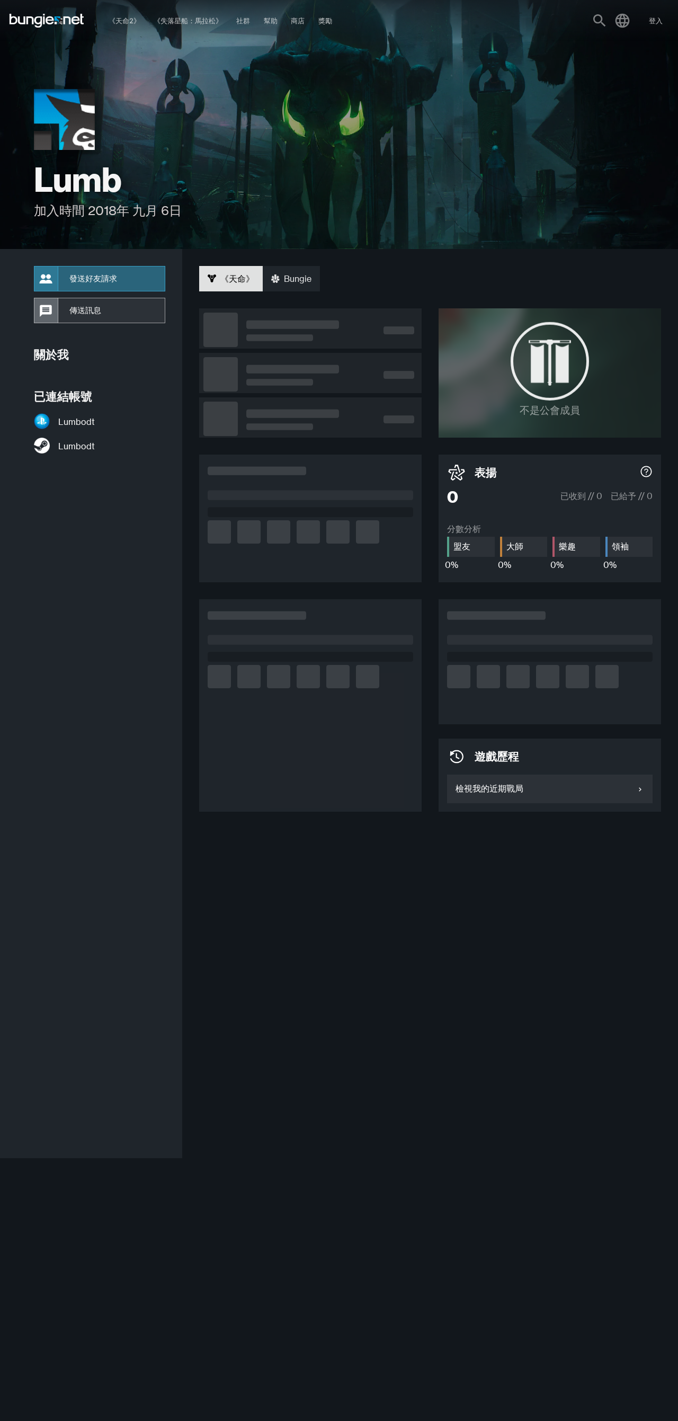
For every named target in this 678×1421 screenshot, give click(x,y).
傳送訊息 (85, 310)
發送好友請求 (93, 278)
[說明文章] (646, 473)
